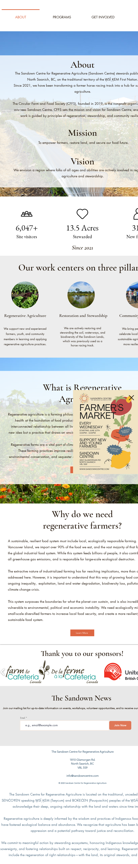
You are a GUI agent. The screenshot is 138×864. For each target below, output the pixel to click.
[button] (131, 397)
